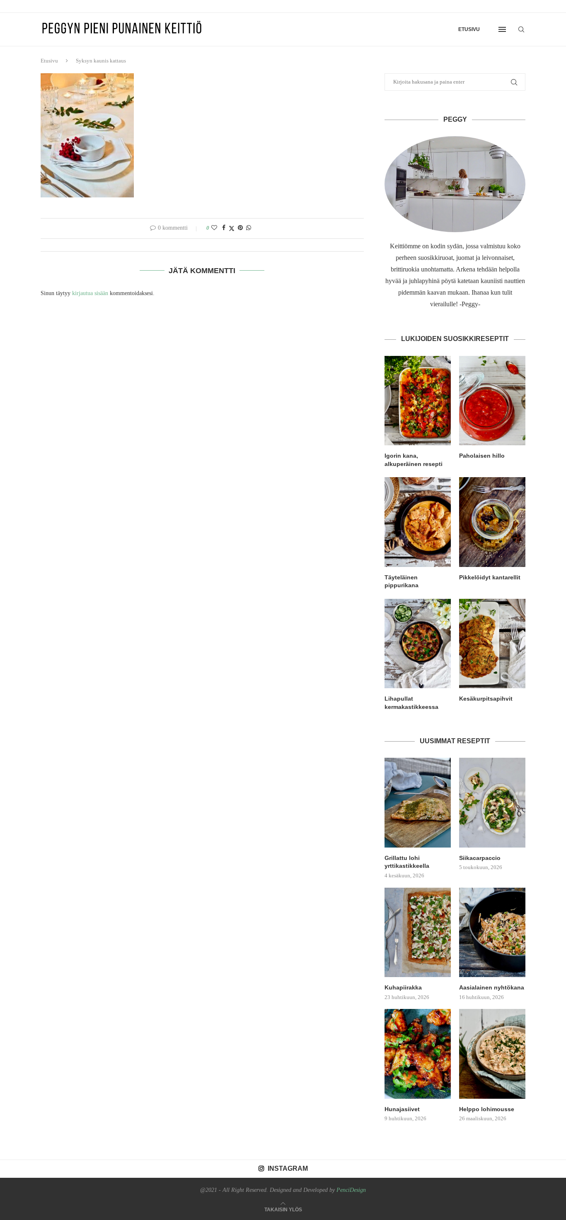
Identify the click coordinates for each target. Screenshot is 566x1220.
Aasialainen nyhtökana (491, 987)
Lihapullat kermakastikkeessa (411, 702)
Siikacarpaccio (480, 858)
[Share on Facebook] (223, 228)
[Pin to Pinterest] (240, 228)
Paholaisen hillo (482, 455)
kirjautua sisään (90, 293)
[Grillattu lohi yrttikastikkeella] (418, 802)
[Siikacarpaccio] (492, 802)
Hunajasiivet (402, 1109)
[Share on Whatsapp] (248, 228)
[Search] (521, 29)
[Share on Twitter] (232, 228)
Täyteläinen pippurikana (401, 581)
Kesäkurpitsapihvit (486, 698)
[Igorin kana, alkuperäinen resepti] (418, 400)
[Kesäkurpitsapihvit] (492, 643)
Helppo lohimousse (486, 1109)
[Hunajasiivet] (418, 1053)
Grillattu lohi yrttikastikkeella (407, 862)
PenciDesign (351, 1190)
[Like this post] (214, 228)
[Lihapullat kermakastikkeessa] (418, 643)
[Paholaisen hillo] (492, 400)
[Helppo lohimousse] (492, 1053)
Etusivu (469, 29)
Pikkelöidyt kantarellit (489, 577)
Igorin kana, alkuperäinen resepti (414, 459)
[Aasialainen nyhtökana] (492, 932)
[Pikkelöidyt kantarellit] (492, 522)
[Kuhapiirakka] (418, 932)
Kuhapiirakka (403, 987)
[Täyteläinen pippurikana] (418, 522)
